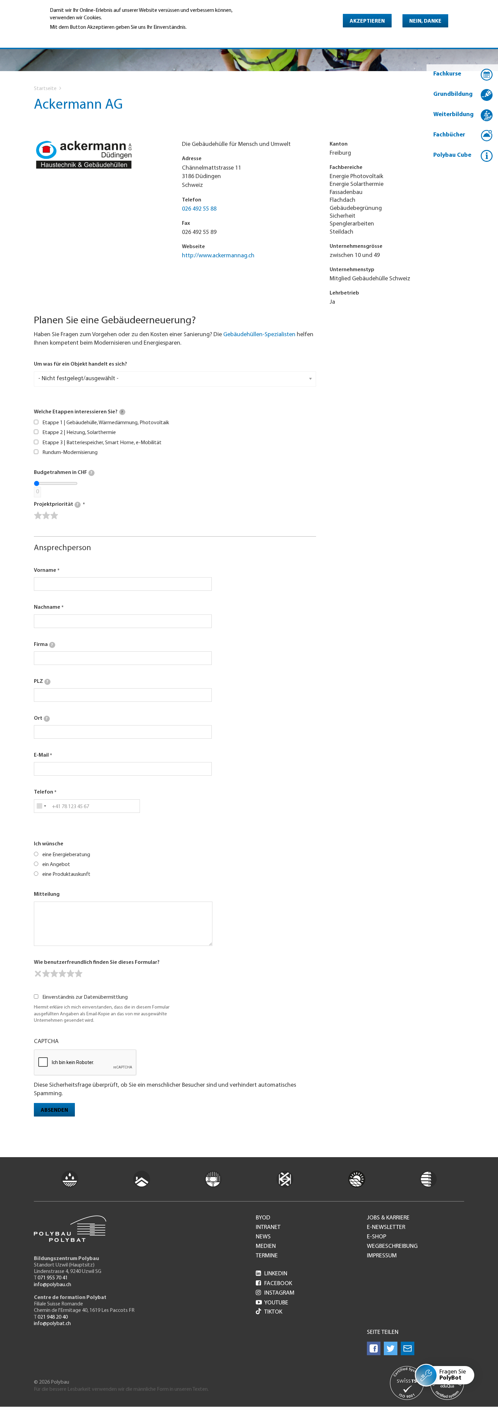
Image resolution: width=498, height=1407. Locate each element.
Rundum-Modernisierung (70, 452)
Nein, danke (425, 21)
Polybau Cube (452, 155)
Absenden (54, 1110)
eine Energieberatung (66, 855)
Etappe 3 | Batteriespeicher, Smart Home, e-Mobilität (102, 443)
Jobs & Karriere (388, 1218)
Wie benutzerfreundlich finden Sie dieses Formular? (97, 962)
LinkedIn (271, 1274)
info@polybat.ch (52, 1323)
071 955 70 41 (53, 1278)
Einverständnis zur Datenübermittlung (85, 997)
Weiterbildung (453, 115)
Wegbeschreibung (392, 1246)
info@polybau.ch (52, 1284)
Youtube (272, 1303)
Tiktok (273, 1312)
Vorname (45, 570)
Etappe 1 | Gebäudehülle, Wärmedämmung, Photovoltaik (105, 423)
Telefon (43, 792)
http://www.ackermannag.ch (218, 256)
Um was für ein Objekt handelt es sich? (80, 364)
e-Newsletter (386, 1228)
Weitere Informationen (79, 37)
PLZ (41, 681)
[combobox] (41, 806)
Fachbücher (449, 135)
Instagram (275, 1293)
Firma (43, 644)
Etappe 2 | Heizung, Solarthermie (79, 432)
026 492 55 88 (199, 209)
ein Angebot (56, 864)
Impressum (382, 1256)
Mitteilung (47, 894)
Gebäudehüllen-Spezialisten (259, 335)
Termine (267, 1256)
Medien (266, 1246)
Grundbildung (453, 94)
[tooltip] (122, 412)
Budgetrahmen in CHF (63, 472)
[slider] (46, 516)
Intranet (268, 1228)
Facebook (274, 1284)
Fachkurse (447, 74)
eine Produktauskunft (66, 874)
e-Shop (376, 1237)
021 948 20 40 (53, 1317)
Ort (40, 718)
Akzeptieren (367, 21)
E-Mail (41, 755)
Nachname (47, 607)
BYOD (263, 1218)
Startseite (45, 88)
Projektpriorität (56, 504)
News (263, 1237)
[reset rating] (38, 974)
